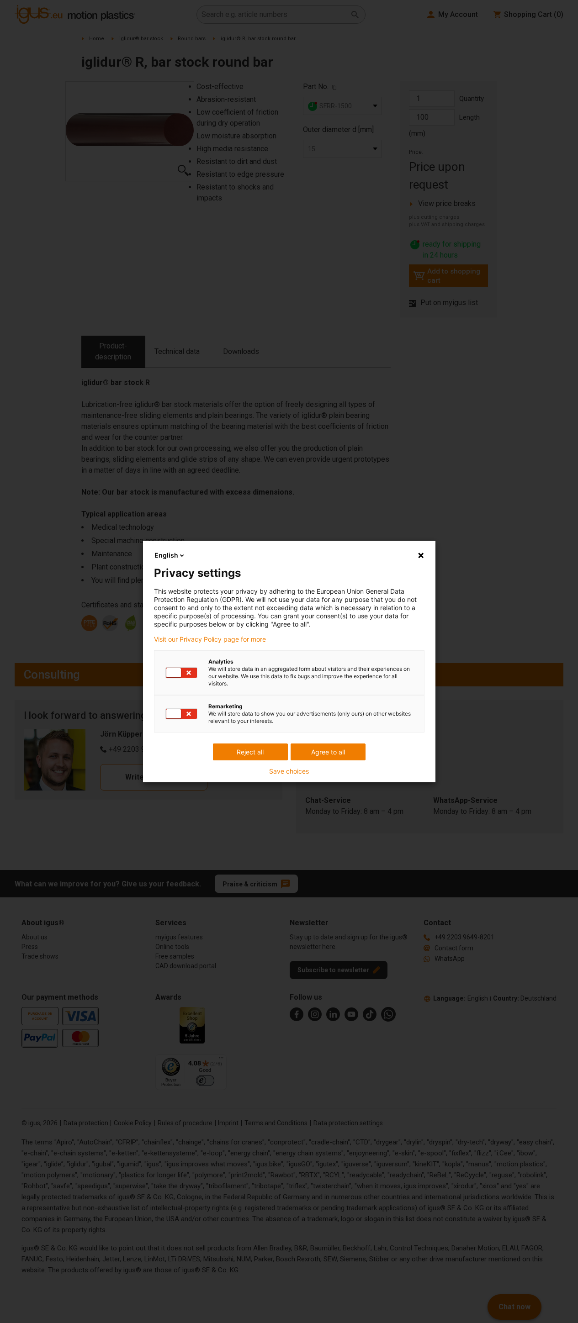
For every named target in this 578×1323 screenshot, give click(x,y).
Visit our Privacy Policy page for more (210, 639)
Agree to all (328, 752)
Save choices (289, 771)
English (166, 555)
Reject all (250, 752)
